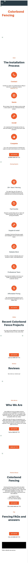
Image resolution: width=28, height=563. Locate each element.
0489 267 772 (13, 88)
